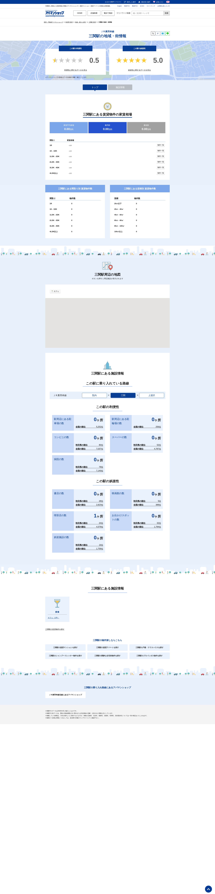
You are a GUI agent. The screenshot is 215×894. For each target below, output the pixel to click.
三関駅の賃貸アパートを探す (107, 647)
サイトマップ (151, 6)
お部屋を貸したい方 (163, 6)
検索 (166, 13)
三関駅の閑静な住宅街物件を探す (107, 656)
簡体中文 (127, 6)
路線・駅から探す (80, 22)
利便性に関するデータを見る (75, 70)
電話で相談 (108, 13)
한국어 (142, 6)
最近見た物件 (145, 2)
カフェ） (53, 618)
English (119, 6)
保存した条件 (131, 2)
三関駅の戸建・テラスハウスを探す (149, 647)
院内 (94, 395)
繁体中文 (135, 6)
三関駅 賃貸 (92, 22)
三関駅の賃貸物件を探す (54, 629)
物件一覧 (161, 145)
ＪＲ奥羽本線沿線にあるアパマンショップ (65, 695)
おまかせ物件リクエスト (113, 2)
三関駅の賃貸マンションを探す (65, 647)
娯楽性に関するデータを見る (139, 70)
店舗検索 (93, 13)
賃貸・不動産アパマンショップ (53, 22)
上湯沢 (151, 395)
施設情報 (120, 87)
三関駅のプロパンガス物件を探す (149, 656)
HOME (79, 13)
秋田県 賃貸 (69, 22)
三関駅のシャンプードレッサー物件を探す (65, 656)
